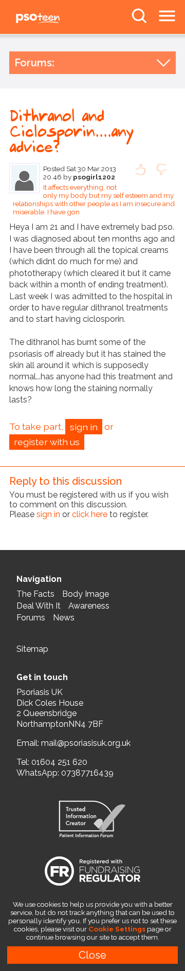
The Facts (35, 594)
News (64, 617)
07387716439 (87, 773)
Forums (30, 617)
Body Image (85, 594)
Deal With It (38, 606)
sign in (84, 427)
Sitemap (32, 649)
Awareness (88, 606)
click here (89, 514)
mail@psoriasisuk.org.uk (86, 743)
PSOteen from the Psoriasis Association (61, 18)
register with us (47, 441)
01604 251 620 (59, 762)
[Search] (139, 16)
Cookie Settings (116, 929)
